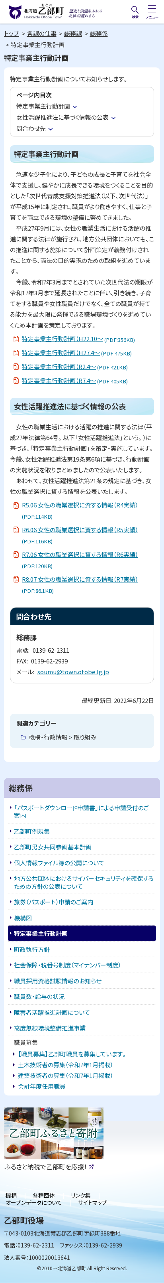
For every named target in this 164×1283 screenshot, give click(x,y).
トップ (11, 33)
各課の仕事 (42, 33)
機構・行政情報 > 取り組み (62, 737)
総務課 (73, 33)
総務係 (99, 33)
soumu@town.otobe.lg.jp (73, 671)
